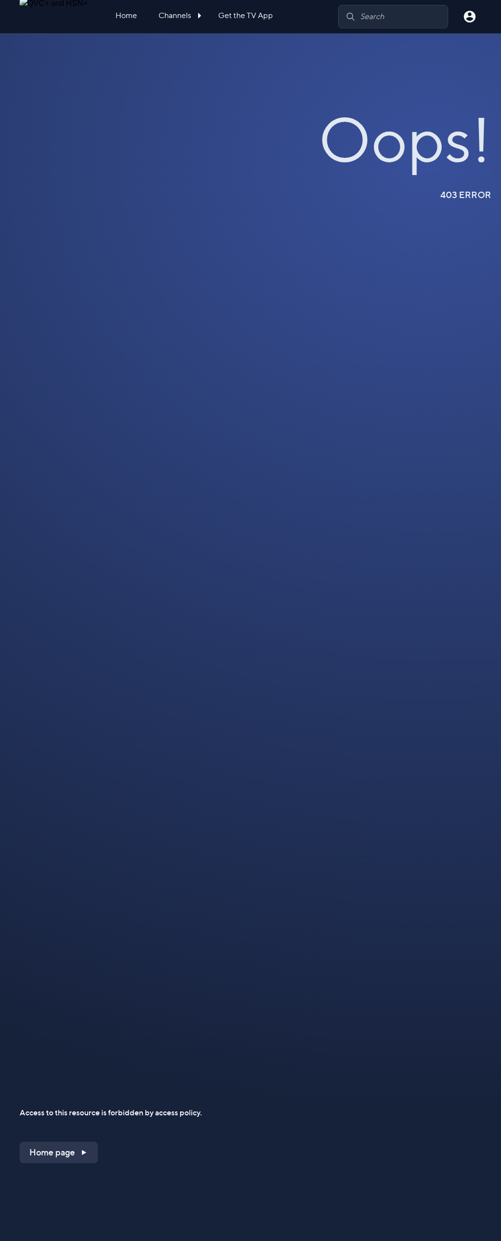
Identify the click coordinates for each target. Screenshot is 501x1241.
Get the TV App (245, 15)
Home (126, 15)
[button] (59, 1152)
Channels (176, 15)
